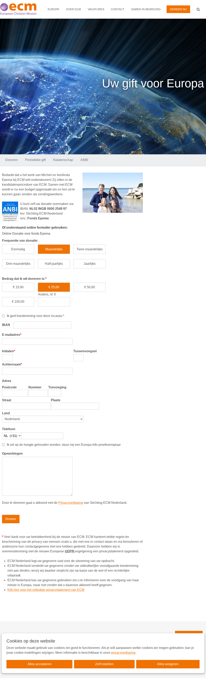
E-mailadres (11, 334)
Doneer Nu (178, 9)
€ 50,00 (89, 287)
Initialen (8, 351)
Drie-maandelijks (18, 263)
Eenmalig (18, 249)
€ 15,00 (18, 287)
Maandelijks (54, 249)
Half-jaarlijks (54, 263)
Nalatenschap (63, 160)
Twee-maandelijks (89, 249)
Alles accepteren (40, 664)
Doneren (11, 160)
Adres (6, 381)
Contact (117, 9)
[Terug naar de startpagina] (20, 9)
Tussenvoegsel (85, 351)
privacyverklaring (123, 652)
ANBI (84, 160)
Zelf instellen (104, 664)
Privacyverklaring (70, 502)
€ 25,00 (53, 287)
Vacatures (96, 9)
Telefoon (8, 429)
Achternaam (12, 364)
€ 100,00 (18, 301)
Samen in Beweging (146, 9)
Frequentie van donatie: (20, 240)
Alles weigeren (167, 664)
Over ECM (73, 9)
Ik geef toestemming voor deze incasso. (35, 316)
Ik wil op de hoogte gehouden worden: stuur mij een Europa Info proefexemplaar (64, 444)
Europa (53, 9)
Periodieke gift (35, 160)
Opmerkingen (12, 453)
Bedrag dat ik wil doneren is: (24, 278)
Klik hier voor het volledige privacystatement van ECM (45, 589)
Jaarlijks (90, 263)
